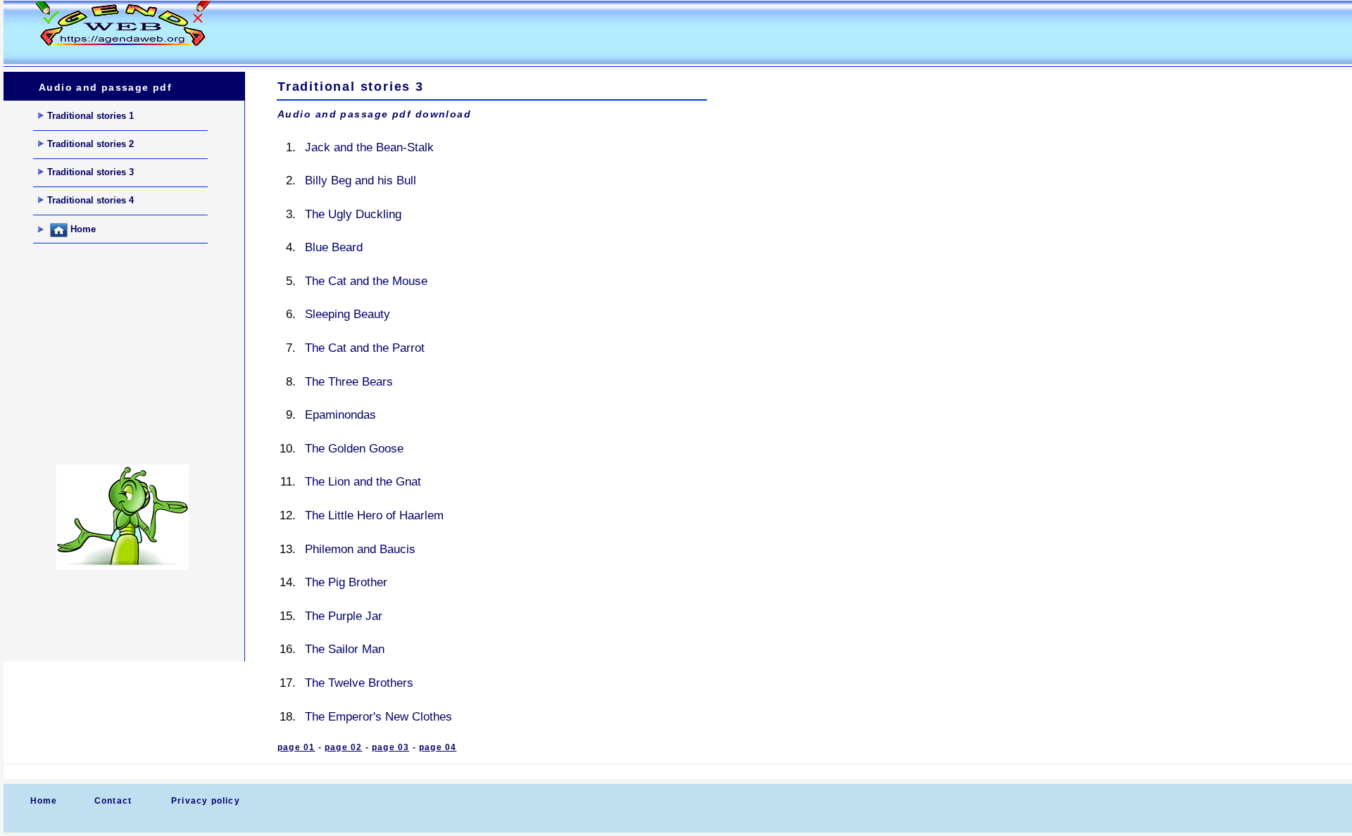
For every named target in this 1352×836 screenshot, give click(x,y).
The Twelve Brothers (359, 683)
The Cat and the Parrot (365, 348)
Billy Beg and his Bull (360, 180)
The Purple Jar (343, 616)
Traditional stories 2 (90, 144)
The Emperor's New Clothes (378, 716)
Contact (113, 801)
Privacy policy (205, 801)
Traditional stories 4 (90, 200)
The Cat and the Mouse (366, 281)
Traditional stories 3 (90, 172)
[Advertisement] (499, 32)
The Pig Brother (346, 582)
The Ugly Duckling (353, 214)
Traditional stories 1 (90, 115)
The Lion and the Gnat (363, 481)
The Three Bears (349, 381)
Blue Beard (334, 247)
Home (82, 229)
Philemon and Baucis (360, 549)
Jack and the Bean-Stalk (369, 147)
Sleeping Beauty (347, 314)
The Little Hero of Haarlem (374, 515)
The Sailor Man (344, 649)
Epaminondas (340, 415)
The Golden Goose (354, 448)
